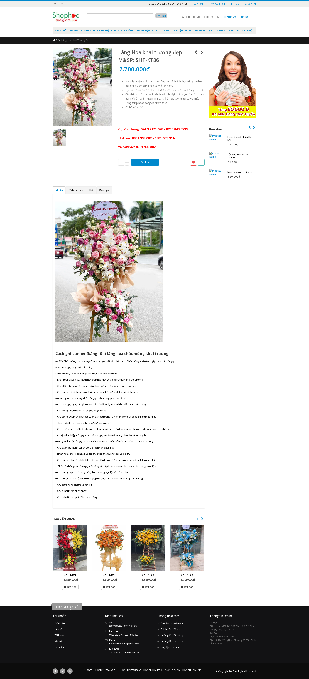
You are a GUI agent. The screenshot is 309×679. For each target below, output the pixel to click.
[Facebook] (55, 671)
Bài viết (58, 641)
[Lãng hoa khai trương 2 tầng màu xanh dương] (187, 548)
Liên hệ (58, 629)
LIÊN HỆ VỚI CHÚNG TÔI (236, 17)
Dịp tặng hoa (182, 30)
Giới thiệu (60, 623)
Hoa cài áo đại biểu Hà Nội (239, 138)
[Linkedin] (70, 671)
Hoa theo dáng (161, 30)
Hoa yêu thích (217, 4)
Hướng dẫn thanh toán (173, 641)
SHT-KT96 (148, 574)
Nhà (55, 40)
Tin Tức (219, 30)
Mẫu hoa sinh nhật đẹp (239, 172)
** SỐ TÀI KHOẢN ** (94, 670)
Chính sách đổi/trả (170, 629)
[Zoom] (110, 124)
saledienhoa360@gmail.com (124, 643)
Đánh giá (104, 190)
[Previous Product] (196, 52)
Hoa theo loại (202, 30)
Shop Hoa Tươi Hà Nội (240, 30)
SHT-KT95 (187, 574)
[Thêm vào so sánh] (201, 162)
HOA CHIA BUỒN (123, 30)
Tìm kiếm (59, 647)
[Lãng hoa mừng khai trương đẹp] (109, 548)
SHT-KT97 (109, 574)
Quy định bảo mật (170, 647)
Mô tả (59, 190)
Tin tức (235, 4)
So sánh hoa (63, 3)
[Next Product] (202, 52)
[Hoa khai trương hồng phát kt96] (148, 548)
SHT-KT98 (70, 574)
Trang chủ (59, 30)
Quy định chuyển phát (172, 623)
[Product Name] (216, 137)
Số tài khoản (76, 190)
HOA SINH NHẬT (102, 30)
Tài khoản (198, 4)
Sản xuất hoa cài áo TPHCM (238, 156)
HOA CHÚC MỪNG (192, 670)
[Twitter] (62, 671)
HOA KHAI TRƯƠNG (79, 30)
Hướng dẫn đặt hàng (172, 635)
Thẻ (91, 190)
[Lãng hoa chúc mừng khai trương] (70, 548)
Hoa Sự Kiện (143, 30)
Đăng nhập (250, 4)
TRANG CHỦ (112, 670)
